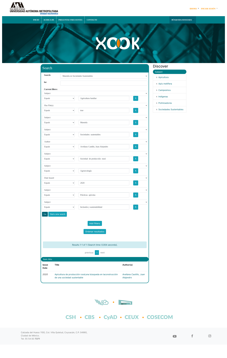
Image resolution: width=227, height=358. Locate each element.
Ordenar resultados (94, 231)
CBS (89, 317)
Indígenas (163, 96)
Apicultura (163, 77)
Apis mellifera (165, 83)
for (45, 82)
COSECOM (154, 317)
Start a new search (57, 214)
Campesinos (164, 90)
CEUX (132, 317)
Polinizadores (165, 103)
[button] (194, 8)
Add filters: (94, 223)
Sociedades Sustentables (170, 109)
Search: (45, 75)
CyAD (110, 317)
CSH (71, 317)
